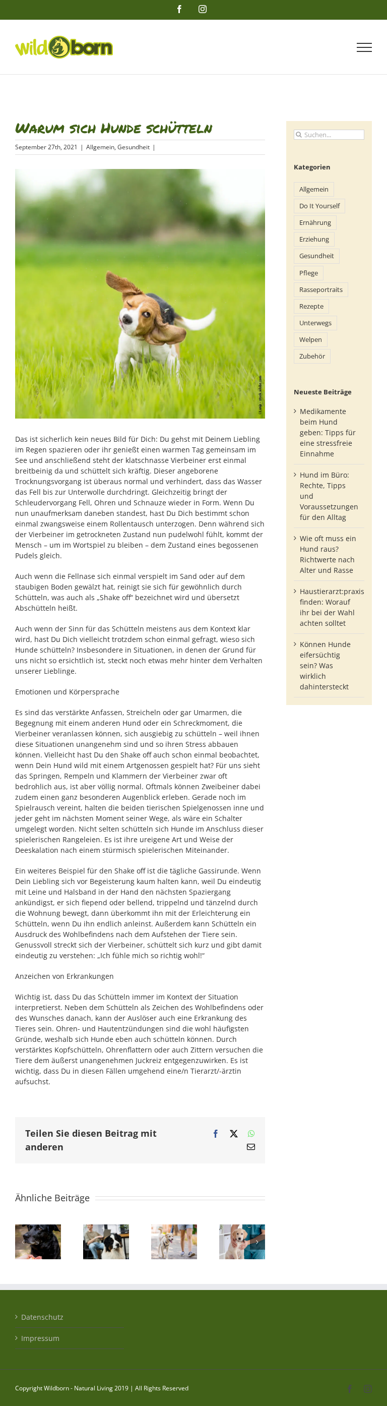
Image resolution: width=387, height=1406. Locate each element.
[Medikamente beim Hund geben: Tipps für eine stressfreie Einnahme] (38, 1229)
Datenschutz (42, 1317)
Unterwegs (315, 323)
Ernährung (315, 222)
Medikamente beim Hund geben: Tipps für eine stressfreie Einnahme (328, 432)
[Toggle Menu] (364, 47)
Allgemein (100, 147)
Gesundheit (133, 147)
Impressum (40, 1338)
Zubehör (312, 356)
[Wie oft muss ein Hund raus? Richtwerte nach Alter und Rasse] (174, 1229)
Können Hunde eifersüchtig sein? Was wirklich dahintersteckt (325, 665)
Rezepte (311, 306)
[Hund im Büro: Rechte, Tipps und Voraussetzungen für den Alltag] (106, 1229)
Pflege (308, 273)
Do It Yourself (319, 206)
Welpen (310, 339)
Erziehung (314, 239)
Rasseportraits (321, 289)
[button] (22, 1242)
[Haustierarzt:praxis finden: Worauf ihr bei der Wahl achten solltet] (242, 1229)
